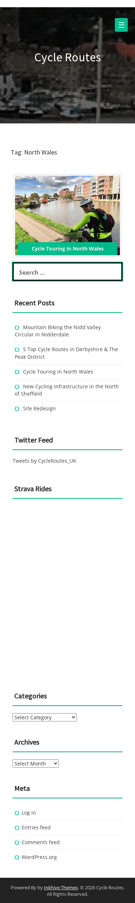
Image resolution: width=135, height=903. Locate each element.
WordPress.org (39, 857)
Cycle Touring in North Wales (58, 371)
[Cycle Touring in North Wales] (67, 214)
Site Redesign (39, 408)
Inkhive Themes (61, 887)
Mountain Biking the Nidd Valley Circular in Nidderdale (58, 331)
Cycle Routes (67, 57)
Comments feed (41, 842)
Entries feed (36, 827)
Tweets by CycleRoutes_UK (44, 460)
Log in (29, 812)
